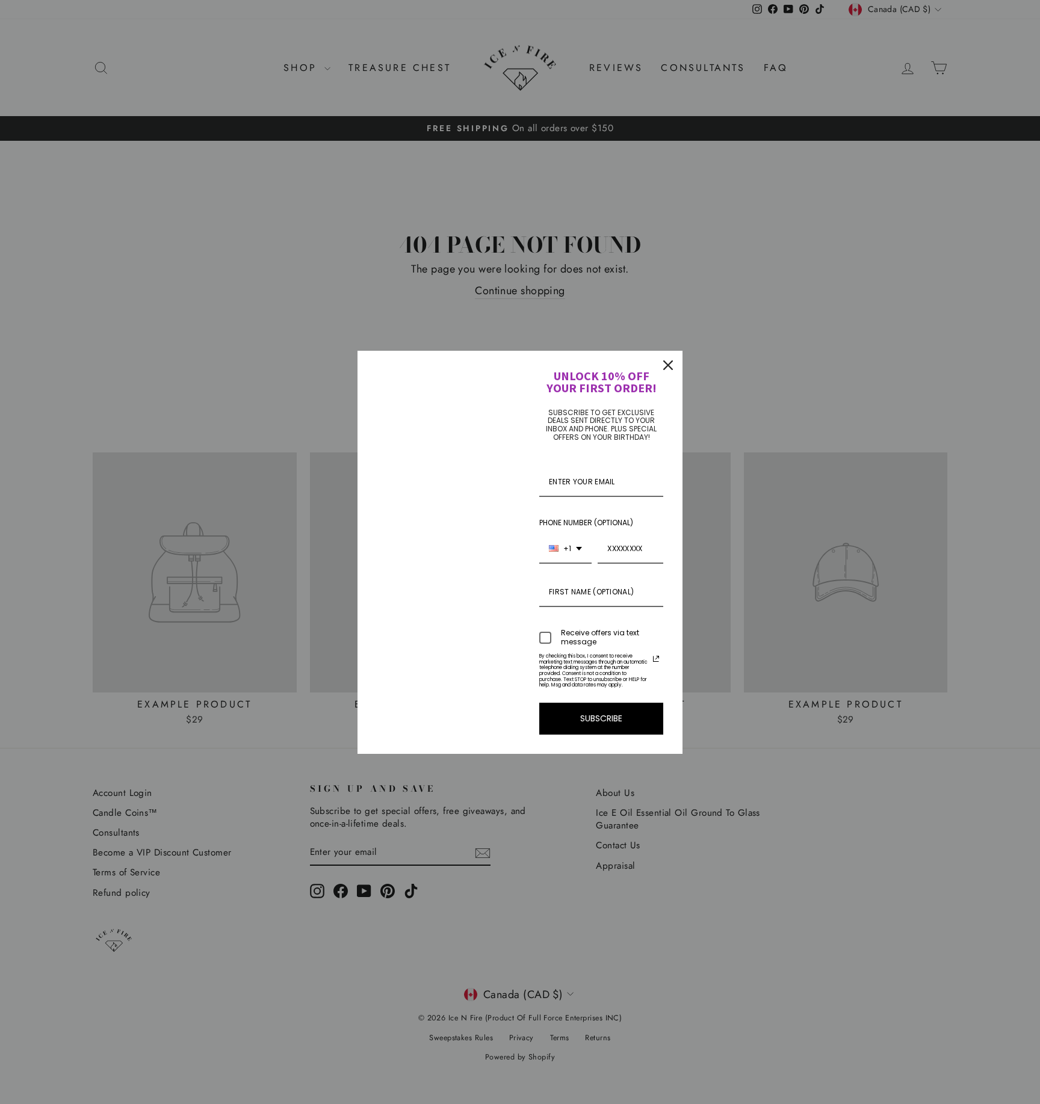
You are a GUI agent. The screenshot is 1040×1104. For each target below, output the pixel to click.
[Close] (668, 365)
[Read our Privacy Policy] (656, 659)
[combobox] (565, 549)
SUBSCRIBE (601, 718)
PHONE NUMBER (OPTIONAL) (586, 522)
